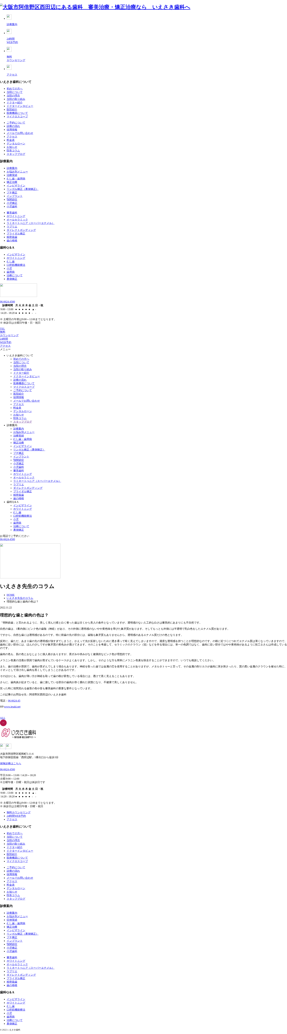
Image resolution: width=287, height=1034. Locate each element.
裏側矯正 (12, 278)
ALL (2, 718)
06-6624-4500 (7, 301)
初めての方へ (15, 88)
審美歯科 (12, 212)
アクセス (12, 136)
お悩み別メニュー (17, 171)
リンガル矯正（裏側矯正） (23, 189)
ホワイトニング (16, 216)
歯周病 (11, 271)
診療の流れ (13, 126)
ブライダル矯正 (16, 233)
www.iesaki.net (12, 706)
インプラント (15, 196)
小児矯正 (12, 203)
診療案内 (12, 168)
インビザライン (16, 185)
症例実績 (12, 919)
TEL (2, 328)
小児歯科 (12, 206)
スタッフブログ (16, 154)
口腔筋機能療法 (16, 265)
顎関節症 (12, 199)
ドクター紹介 (15, 102)
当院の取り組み (16, 99)
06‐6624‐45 (14, 700)
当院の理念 (13, 95)
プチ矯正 (12, 192)
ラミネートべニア (30, 223)
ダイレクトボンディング (21, 230)
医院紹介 (12, 109)
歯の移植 (12, 240)
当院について (15, 92)
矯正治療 (12, 182)
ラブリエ (12, 226)
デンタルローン (16, 143)
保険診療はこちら (10, 763)
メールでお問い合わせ (20, 133)
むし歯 (11, 261)
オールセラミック (17, 219)
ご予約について (16, 122)
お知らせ (12, 147)
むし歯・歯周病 (16, 178)
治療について (15, 275)
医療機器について (17, 113)
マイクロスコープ (17, 116)
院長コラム (13, 150)
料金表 (11, 140)
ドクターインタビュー (20, 106)
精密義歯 (12, 237)
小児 (9, 268)
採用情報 (12, 129)
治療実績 (12, 175)
